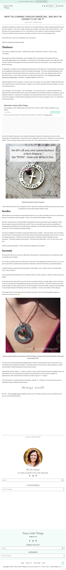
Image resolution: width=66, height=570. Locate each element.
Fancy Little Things (8, 7)
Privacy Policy (45, 566)
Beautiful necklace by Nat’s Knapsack (33, 202)
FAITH (33, 437)
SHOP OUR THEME (41, 1)
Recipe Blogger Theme (56, 566)
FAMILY (38, 437)
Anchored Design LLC (34, 566)
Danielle (28, 437)
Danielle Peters (16, 394)
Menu (62, 6)
